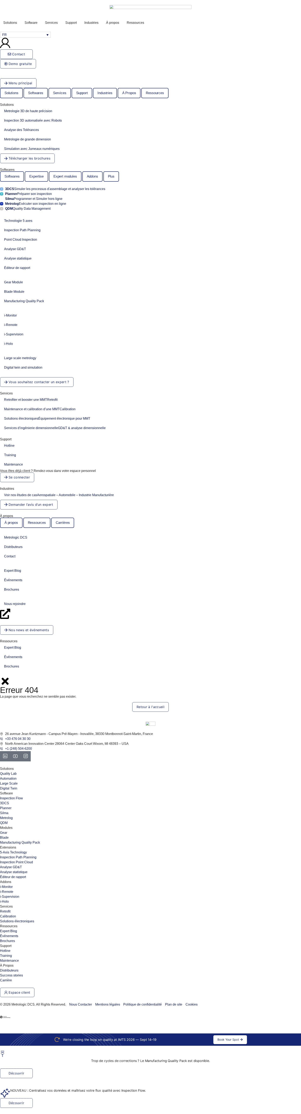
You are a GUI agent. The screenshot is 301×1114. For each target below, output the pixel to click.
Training (10, 455)
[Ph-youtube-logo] (15, 756)
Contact (9, 556)
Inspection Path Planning (22, 230)
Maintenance (13, 464)
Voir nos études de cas (59, 495)
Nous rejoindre (15, 604)
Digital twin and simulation (23, 367)
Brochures (11, 589)
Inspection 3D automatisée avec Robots (33, 120)
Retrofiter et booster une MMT (31, 399)
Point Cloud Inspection (20, 239)
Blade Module (14, 291)
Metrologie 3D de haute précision (28, 111)
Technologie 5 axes (18, 220)
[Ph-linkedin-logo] (5, 756)
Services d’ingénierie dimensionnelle (55, 428)
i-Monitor (10, 315)
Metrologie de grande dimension (27, 139)
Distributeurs (13, 547)
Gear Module (13, 282)
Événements (13, 580)
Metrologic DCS (15, 537)
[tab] (11, 93)
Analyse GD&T (15, 249)
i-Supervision (13, 334)
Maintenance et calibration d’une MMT (40, 409)
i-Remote (10, 325)
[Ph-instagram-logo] (25, 756)
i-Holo (8, 343)
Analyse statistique (18, 258)
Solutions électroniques (47, 418)
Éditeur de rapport (17, 268)
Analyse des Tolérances (21, 130)
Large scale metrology (20, 358)
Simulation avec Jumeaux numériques (32, 148)
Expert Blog (12, 570)
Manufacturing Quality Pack (24, 301)
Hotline (9, 445)
